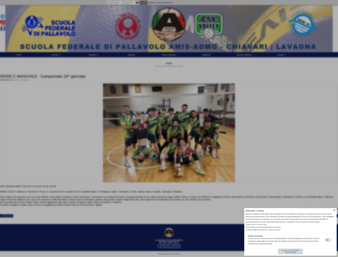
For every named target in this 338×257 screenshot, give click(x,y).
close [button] (334, 210)
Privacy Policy (262, 224)
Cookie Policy (250, 224)
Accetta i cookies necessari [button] (290, 251)
